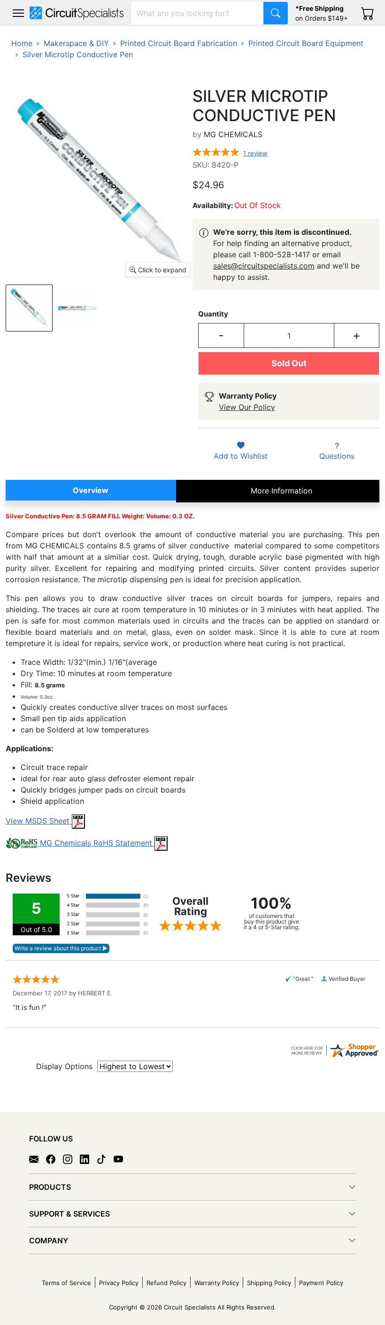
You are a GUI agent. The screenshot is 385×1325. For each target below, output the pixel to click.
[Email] (37, 1159)
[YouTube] (122, 1159)
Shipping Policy (269, 1282)
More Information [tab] (281, 490)
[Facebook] (54, 1159)
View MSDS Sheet (39, 820)
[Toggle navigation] (18, 13)
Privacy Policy (119, 1282)
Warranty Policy (216, 1282)
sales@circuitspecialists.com (264, 265)
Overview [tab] (90, 490)
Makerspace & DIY (76, 43)
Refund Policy (166, 1282)
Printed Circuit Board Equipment (305, 43)
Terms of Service (66, 1282)
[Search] (275, 13)
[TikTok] (105, 1159)
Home (21, 43)
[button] (18, 13)
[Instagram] (71, 1159)
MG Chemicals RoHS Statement (96, 842)
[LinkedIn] (88, 1159)
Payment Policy (321, 1282)
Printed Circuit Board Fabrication (178, 43)
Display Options (64, 1066)
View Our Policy (247, 407)
